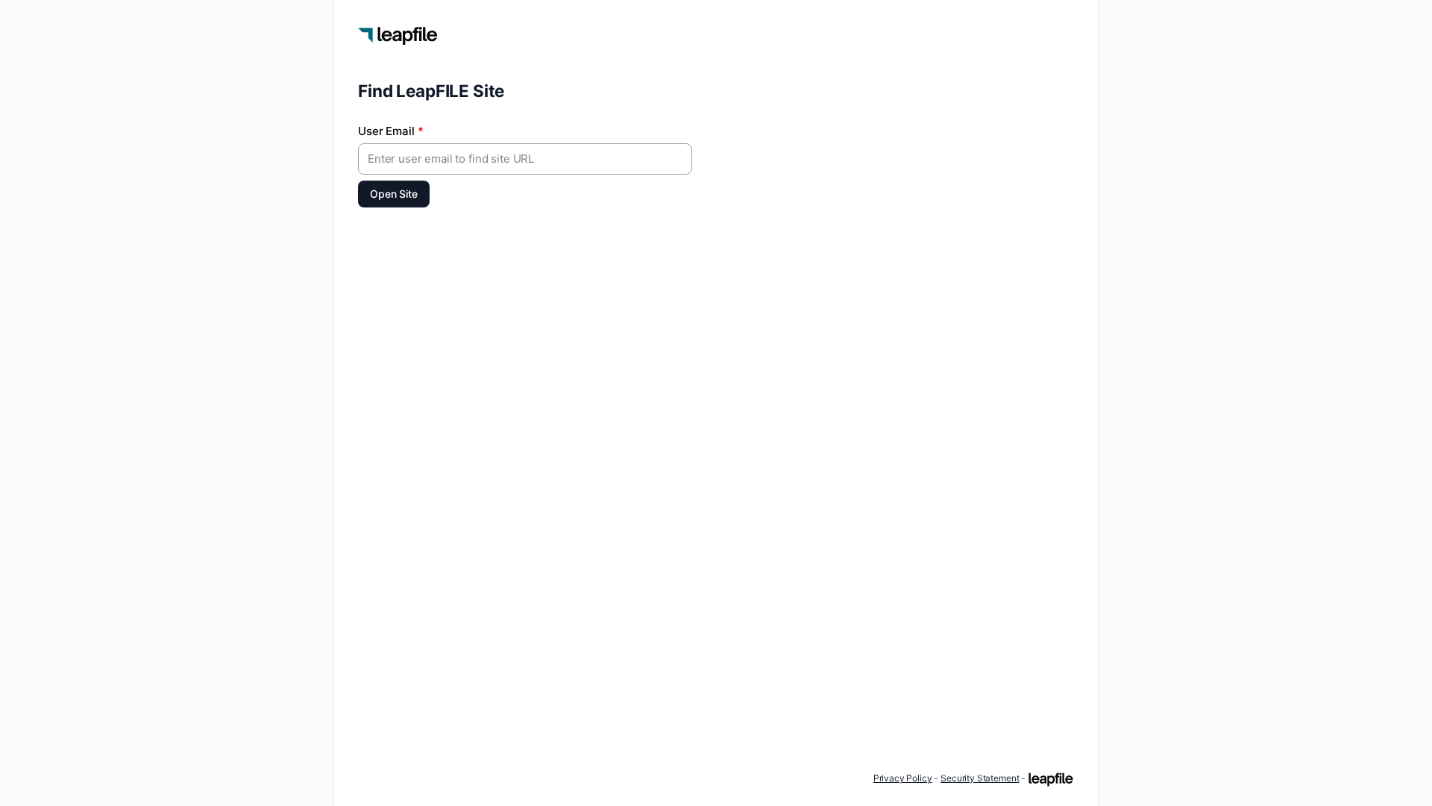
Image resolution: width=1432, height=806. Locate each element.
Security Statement (979, 778)
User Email (390, 131)
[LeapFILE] (1051, 779)
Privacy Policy (902, 778)
